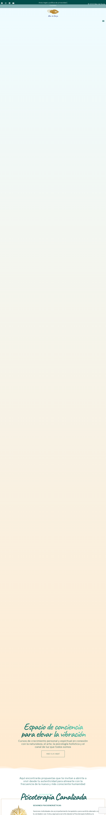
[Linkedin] (10, 4)
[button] (103, 21)
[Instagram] (6, 4)
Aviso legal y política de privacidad (52, 3)
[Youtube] (14, 4)
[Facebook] (2, 4)
